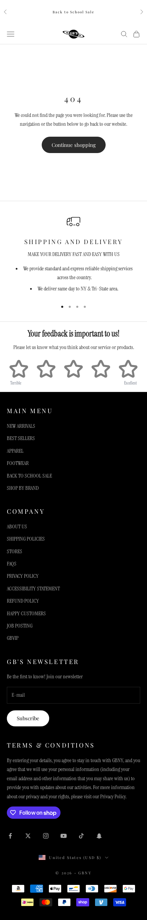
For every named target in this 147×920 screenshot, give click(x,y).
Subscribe (28, 718)
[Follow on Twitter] (28, 835)
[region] (73, 255)
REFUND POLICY (23, 600)
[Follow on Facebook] (10, 835)
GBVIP (12, 638)
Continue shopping (74, 144)
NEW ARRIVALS (21, 425)
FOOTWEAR (18, 463)
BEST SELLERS (21, 438)
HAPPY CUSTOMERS (26, 613)
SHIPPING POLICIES (26, 538)
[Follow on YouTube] (63, 835)
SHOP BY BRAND (23, 488)
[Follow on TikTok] (81, 835)
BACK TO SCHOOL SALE (29, 475)
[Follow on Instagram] (45, 835)
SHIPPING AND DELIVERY (73, 242)
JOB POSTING (19, 625)
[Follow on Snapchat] (99, 835)
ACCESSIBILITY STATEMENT (33, 588)
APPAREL (15, 450)
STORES (14, 551)
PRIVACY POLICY (23, 575)
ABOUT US (17, 526)
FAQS (11, 563)
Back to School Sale (73, 12)
